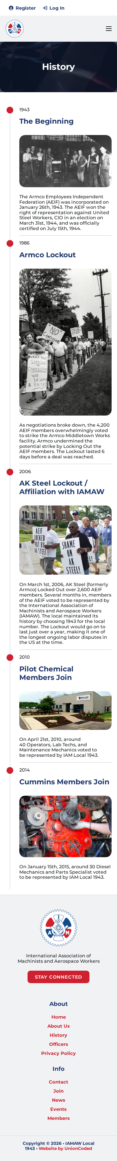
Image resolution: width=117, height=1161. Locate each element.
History (58, 1035)
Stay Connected (58, 977)
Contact (58, 1082)
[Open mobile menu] (109, 28)
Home (58, 1017)
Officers (58, 1044)
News (58, 1100)
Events (58, 1109)
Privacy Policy (58, 1053)
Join (58, 1091)
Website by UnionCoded (65, 1148)
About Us (58, 1026)
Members (58, 1118)
